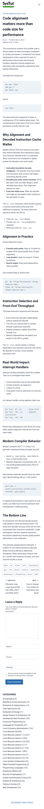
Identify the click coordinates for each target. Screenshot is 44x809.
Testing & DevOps (10, 784)
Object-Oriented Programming (14, 764)
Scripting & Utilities (10, 771)
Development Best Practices (14, 718)
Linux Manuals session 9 (13, 758)
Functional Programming (13, 722)
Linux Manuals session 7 (13, 751)
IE (11, 570)
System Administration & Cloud (14, 13)
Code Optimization (10, 709)
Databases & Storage (11, 712)
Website (9, 667)
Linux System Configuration (14, 761)
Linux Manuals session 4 (13, 745)
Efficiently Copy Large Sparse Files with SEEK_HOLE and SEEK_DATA (12, 587)
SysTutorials (16, 802)
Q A (6, 40)
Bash (6, 565)
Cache (17, 565)
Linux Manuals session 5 (13, 748)
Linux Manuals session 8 (13, 755)
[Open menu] (39, 4)
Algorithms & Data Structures (14, 702)
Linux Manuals (9, 731)
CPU (24, 565)
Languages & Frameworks (13, 725)
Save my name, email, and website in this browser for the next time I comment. (22, 674)
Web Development (10, 787)
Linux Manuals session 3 (13, 741)
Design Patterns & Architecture (15, 715)
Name (9, 646)
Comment (9, 611)
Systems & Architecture (12, 781)
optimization (35, 570)
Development (33, 565)
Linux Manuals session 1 (13, 735)
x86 (36, 574)
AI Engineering (8, 699)
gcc (5, 570)
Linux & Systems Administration (15, 728)
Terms (24, 802)
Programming (20, 574)
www (30, 574)
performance (8, 574)
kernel (16, 570)
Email (9, 657)
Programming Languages (13, 768)
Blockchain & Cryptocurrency (14, 705)
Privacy (30, 802)
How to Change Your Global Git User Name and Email (32, 587)
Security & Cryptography (12, 774)
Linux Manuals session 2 (13, 738)
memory (25, 570)
